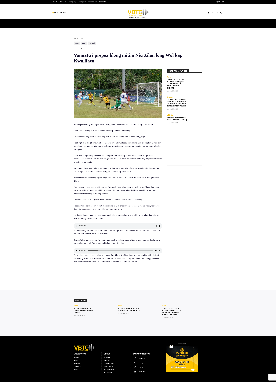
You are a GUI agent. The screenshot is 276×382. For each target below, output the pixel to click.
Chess (169, 77)
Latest (77, 43)
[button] (221, 12)
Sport (84, 43)
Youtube (142, 372)
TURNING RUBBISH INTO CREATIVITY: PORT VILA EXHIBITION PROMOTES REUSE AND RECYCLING (176, 102)
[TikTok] (135, 367)
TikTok (141, 367)
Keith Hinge (79, 48)
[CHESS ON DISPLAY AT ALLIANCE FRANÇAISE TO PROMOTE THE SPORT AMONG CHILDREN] (195, 81)
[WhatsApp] (104, 273)
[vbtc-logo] (116, 347)
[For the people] (138, 12)
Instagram (142, 363)
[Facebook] (208, 12)
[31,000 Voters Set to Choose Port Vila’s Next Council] (106, 312)
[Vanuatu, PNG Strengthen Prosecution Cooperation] (150, 312)
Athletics (170, 115)
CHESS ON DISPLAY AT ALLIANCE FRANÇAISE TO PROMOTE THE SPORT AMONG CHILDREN (176, 83)
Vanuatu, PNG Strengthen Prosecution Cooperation (129, 309)
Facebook (142, 358)
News (76, 305)
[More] (109, 273)
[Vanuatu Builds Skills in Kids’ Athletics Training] (195, 119)
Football (92, 43)
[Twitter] (94, 273)
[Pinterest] (99, 273)
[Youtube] (216, 12)
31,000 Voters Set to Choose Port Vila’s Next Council (84, 310)
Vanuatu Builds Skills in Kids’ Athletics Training (177, 119)
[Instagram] (212, 12)
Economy (170, 97)
